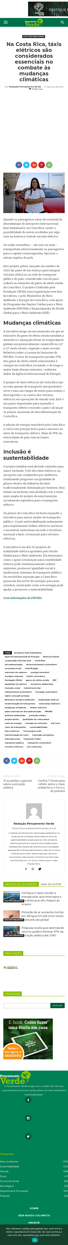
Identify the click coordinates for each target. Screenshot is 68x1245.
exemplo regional (14, 676)
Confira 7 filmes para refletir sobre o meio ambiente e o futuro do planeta (51, 786)
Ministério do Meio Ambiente (20, 700)
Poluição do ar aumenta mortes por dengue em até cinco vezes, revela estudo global (42, 916)
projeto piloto (12, 719)
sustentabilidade (39, 727)
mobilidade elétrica (48, 700)
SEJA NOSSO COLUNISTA (34, 1215)
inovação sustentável (46, 692)
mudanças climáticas (15, 707)
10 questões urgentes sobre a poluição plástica (17, 784)
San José (55, 723)
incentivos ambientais (42, 684)
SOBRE (34, 1208)
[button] (62, 22)
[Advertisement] (34, 126)
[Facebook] (27, 869)
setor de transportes (15, 727)
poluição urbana (37, 715)
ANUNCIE (34, 1222)
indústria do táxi (32, 688)
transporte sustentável (39, 743)
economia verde (13, 668)
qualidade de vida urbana (36, 719)
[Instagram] (34, 869)
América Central (51, 657)
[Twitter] (41, 869)
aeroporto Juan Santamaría (27, 653)
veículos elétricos (14, 747)
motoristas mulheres (49, 704)
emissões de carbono (16, 672)
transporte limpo (32, 739)
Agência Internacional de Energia (22, 657)
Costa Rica (40, 660)
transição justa (12, 739)
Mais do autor (51, 884)
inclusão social (12, 688)
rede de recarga (13, 723)
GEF (54, 680)
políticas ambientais (15, 715)
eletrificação (31, 668)
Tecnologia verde (32, 731)
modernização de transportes (20, 704)
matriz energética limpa (17, 696)
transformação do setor (17, 735)
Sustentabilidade (33, 36)
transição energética (43, 735)
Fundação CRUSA (13, 680)
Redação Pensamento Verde (25, 86)
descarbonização (13, 664)
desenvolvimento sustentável (41, 664)
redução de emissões (36, 723)
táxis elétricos (12, 731)
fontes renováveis (36, 676)
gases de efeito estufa (37, 680)
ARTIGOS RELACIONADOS (21, 884)
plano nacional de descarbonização (23, 711)
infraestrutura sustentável (18, 692)
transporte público (14, 743)
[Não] (64, 1234)
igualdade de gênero (16, 684)
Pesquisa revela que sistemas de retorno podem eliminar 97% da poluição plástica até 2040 (42, 931)
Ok (34, 1240)
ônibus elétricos (38, 707)
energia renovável (40, 672)
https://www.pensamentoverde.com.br (34, 828)
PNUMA (48, 711)
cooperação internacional (18, 660)
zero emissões (34, 747)
